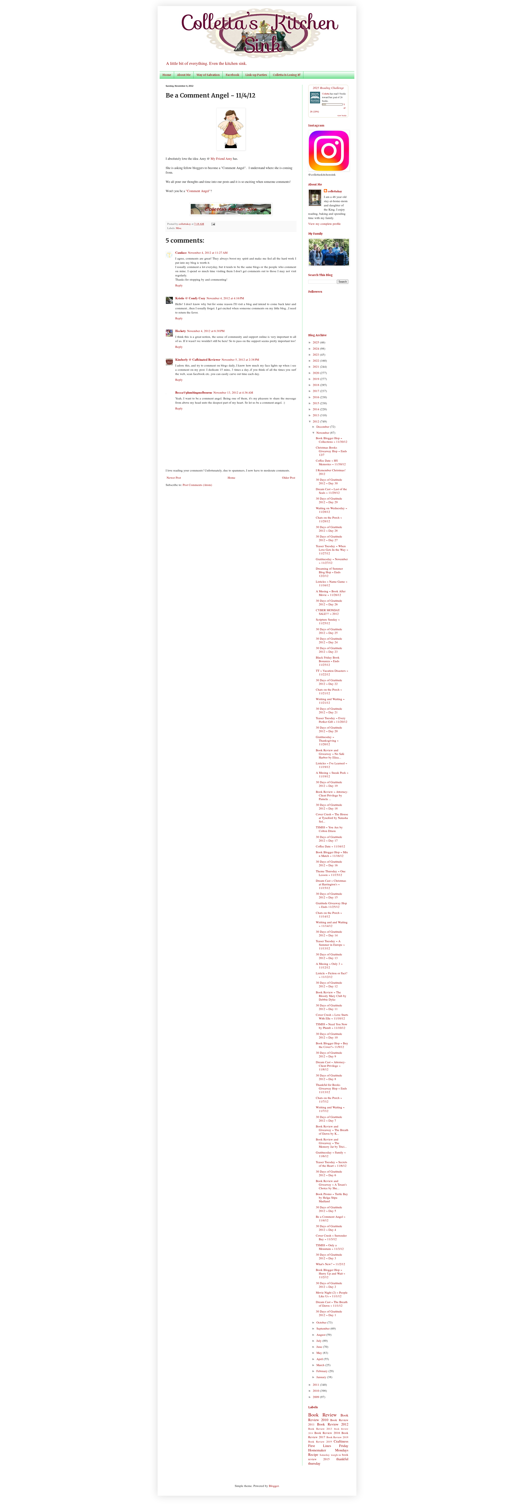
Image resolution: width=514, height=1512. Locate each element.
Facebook (232, 75)
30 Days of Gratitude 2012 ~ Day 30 (329, 481)
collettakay (185, 224)
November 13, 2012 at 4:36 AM (233, 392)
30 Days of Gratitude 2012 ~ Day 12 (329, 984)
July (319, 1341)
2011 (316, 1385)
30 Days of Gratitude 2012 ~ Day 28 (329, 529)
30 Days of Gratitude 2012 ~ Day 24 (329, 640)
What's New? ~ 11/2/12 (330, 1264)
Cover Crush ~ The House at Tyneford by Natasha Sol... (332, 817)
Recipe (313, 1454)
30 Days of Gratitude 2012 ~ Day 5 (329, 1209)
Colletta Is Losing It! (286, 75)
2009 (316, 1397)
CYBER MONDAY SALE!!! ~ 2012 (328, 612)
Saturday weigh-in (330, 1455)
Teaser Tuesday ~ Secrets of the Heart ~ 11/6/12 (331, 1164)
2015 (316, 403)
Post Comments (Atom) (197, 485)
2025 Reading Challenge (328, 88)
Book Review (322, 1414)
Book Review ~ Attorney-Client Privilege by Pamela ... (332, 795)
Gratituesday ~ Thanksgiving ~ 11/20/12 (327, 740)
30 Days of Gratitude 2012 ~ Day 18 (329, 806)
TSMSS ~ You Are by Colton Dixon (329, 829)
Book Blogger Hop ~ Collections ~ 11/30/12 (331, 440)
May (319, 1353)
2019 (316, 379)
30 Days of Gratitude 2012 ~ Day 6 (329, 1173)
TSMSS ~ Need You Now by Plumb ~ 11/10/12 (331, 1026)
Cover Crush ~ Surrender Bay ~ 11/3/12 (331, 1237)
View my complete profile (324, 224)
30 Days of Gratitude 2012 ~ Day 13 (329, 956)
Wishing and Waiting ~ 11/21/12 (330, 701)
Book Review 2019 (320, 1441)
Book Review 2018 (337, 1437)
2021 (316, 367)
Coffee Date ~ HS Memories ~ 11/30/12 (331, 462)
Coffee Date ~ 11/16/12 (330, 846)
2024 (316, 348)
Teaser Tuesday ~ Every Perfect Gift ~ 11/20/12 (331, 720)
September (323, 1328)
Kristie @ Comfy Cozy (190, 298)
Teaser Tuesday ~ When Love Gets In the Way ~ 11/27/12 (332, 549)
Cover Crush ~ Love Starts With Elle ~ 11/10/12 (332, 1016)
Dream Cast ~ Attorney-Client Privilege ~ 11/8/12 (331, 1065)
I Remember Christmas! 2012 (331, 472)
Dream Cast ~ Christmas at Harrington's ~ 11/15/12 (331, 884)
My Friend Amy (221, 158)
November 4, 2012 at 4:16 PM (225, 298)
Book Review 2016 (327, 1433)
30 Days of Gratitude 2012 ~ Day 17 (329, 838)
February (322, 1371)
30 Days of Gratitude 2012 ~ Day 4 (329, 1228)
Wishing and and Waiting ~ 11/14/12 (332, 924)
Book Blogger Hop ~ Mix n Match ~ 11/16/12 (332, 854)
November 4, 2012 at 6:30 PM (205, 331)
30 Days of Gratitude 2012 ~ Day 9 (329, 1054)
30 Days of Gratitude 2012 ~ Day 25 (329, 631)
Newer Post (174, 477)
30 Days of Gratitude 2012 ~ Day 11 (329, 1007)
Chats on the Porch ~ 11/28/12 (329, 519)
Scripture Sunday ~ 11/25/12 (328, 621)
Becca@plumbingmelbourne (193, 392)
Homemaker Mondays (328, 1450)
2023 (316, 354)
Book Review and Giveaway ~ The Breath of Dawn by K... (332, 1129)
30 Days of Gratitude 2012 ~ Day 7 (329, 1118)
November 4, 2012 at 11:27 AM (207, 252)
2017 (316, 391)
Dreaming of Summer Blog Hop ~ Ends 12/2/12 (329, 572)
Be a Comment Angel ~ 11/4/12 (330, 1218)
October (321, 1322)
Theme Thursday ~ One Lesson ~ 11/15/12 (331, 873)
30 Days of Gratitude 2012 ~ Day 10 (329, 1035)
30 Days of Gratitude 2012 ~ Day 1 (329, 1313)
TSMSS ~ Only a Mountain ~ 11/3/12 (330, 1247)
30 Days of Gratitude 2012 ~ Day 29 (329, 500)
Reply (179, 285)
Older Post (288, 477)
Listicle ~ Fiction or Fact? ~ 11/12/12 (331, 975)
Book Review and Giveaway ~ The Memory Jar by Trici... (331, 1143)
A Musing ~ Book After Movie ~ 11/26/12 (331, 593)
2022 (316, 360)
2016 (316, 397)
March (320, 1365)
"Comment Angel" (198, 191)
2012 (316, 421)
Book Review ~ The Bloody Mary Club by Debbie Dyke (331, 995)
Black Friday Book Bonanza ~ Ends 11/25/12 (328, 661)
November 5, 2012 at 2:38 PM (240, 359)
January (321, 1377)
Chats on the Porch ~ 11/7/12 (329, 1099)
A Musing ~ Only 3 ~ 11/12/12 (329, 965)
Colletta (325, 93)
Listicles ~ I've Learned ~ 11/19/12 (331, 765)
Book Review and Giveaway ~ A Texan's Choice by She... (331, 1184)
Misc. (179, 228)
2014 (316, 409)
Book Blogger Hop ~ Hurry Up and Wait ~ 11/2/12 (330, 1273)
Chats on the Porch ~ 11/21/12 (329, 691)
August (321, 1335)
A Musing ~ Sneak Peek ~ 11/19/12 (332, 774)
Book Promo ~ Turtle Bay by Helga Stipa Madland (332, 1197)
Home (166, 75)
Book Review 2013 (320, 1429)
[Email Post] (212, 224)
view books (342, 115)
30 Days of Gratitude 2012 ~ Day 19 (329, 784)
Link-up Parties (256, 75)
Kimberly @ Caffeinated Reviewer (197, 359)
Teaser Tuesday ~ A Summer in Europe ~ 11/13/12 (330, 944)
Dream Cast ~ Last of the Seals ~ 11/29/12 (331, 491)
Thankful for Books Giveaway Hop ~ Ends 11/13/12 (331, 1088)
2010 (316, 1391)
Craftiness (341, 1441)
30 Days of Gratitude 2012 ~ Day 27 (329, 538)
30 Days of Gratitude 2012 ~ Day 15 (329, 895)
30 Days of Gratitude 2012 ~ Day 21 (329, 710)
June (319, 1347)
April (320, 1359)
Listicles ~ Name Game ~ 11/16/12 (331, 583)
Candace (181, 252)
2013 (316, 415)
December (323, 427)
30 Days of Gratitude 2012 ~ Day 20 (329, 729)
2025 (316, 342)
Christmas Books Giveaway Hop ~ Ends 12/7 (331, 451)
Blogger (274, 1486)
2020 (316, 373)
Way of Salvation (208, 75)
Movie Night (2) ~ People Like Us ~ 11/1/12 (332, 1294)
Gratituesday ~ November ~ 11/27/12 (332, 561)
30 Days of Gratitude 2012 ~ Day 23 (329, 650)
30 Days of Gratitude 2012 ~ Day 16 (329, 863)
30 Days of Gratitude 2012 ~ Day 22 (329, 682)
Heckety (180, 331)
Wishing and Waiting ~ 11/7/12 (330, 1109)
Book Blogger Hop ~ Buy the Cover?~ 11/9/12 (332, 1045)
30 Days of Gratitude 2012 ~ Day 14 (329, 933)
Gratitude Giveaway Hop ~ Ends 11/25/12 (331, 905)
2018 (316, 385)
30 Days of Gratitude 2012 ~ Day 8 (329, 1077)
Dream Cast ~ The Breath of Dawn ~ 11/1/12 (332, 1303)
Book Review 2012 (332, 1424)
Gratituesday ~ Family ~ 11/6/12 (331, 1154)
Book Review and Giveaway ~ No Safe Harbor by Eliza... (330, 753)
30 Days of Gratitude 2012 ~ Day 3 (329, 1256)
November (323, 433)
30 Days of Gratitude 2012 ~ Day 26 (329, 602)
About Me (184, 75)
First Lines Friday (328, 1445)
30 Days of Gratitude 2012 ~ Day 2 (329, 1285)
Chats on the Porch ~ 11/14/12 (329, 914)
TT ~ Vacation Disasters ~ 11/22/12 (332, 672)
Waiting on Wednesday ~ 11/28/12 (331, 510)
